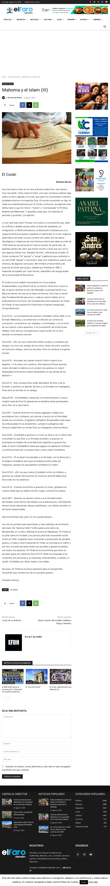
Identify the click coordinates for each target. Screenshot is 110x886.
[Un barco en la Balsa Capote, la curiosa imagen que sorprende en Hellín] (80, 323)
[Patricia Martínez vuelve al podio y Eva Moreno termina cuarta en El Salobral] (80, 288)
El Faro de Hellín (15, 97)
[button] (104, 26)
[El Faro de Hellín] (4, 97)
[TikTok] (98, 2)
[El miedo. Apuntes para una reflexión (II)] (60, 676)
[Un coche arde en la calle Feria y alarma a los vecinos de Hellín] (80, 312)
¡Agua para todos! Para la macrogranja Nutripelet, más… (23, 824)
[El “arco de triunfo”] (36, 676)
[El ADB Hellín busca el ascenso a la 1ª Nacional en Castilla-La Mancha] (13, 676)
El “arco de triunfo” (33, 687)
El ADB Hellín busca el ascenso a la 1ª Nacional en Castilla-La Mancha (12, 689)
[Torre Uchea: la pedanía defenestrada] (7, 814)
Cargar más (90, 333)
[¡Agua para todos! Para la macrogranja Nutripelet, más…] (7, 824)
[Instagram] (94, 2)
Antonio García (14, 77)
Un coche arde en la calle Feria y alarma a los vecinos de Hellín (97, 312)
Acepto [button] (83, 882)
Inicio (4, 77)
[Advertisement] (55, 51)
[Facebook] (90, 2)
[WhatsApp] (36, 105)
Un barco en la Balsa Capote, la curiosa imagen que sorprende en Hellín (97, 323)
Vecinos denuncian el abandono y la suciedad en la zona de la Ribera (96, 301)
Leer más (93, 882)
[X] (102, 2)
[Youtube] (106, 2)
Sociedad (14, 590)
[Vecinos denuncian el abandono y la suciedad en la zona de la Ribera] (80, 301)
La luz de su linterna (11, 620)
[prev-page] (4, 698)
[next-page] (8, 698)
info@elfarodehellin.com (49, 867)
